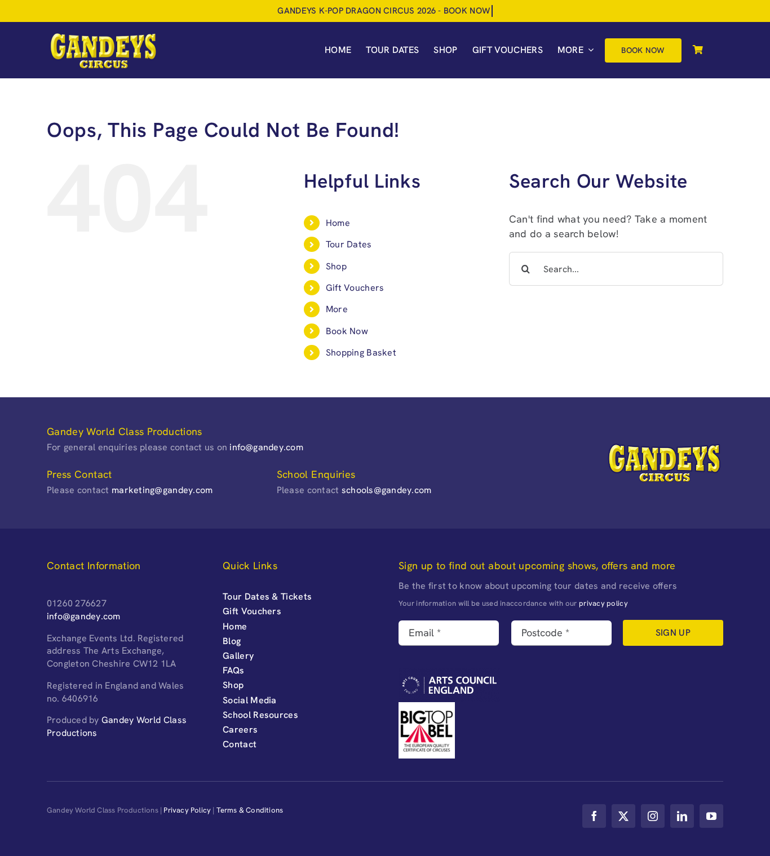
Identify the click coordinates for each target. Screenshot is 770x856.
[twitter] (623, 816)
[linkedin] (682, 816)
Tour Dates (349, 244)
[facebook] (594, 816)
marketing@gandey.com (162, 490)
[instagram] (653, 816)
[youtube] (711, 816)
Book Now (347, 331)
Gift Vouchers (355, 288)
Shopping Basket (361, 352)
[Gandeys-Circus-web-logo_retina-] (103, 35)
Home (338, 223)
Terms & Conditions (250, 810)
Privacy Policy (187, 810)
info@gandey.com (266, 447)
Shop (336, 266)
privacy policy (603, 603)
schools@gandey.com (387, 490)
